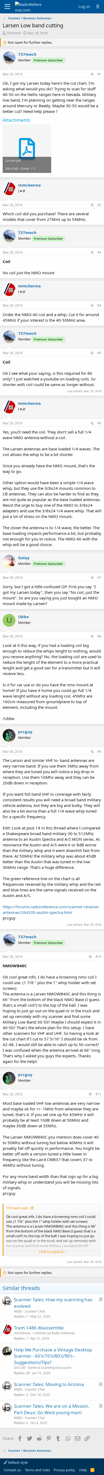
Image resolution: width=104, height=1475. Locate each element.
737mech (13, 33)
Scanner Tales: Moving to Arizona (49, 1384)
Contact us (12, 1469)
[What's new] (98, 7)
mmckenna (29, 185)
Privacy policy (64, 1469)
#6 (99, 423)
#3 (99, 252)
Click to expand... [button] (52, 1251)
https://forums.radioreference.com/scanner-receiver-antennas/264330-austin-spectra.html (51, 909)
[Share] (92, 74)
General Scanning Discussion (49, 1367)
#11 (98, 1094)
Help (83, 1469)
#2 (99, 205)
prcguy (25, 731)
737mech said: (17, 1208)
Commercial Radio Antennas (54, 1333)
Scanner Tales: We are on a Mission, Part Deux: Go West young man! (52, 1409)
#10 (98, 956)
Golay (24, 557)
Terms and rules (37, 1469)
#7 (99, 577)
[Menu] (7, 6)
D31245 (20, 1367)
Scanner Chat (35, 1311)
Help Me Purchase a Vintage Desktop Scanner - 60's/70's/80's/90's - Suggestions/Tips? (53, 1356)
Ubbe (23, 616)
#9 (99, 751)
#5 (99, 353)
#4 (99, 305)
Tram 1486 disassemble (39, 1328)
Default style (17, 1462)
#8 (99, 636)
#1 (99, 74)
